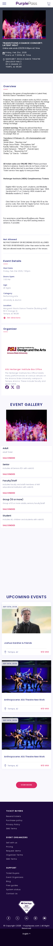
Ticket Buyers (12, 873)
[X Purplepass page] (17, 918)
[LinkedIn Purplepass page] (26, 918)
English (25, 934)
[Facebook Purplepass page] (8, 918)
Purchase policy (14, 820)
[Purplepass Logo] (26, 4)
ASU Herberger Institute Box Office (23, 369)
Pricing (9, 846)
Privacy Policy (13, 824)
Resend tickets (13, 816)
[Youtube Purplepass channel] (44, 918)
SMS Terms (11, 828)
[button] (26, 63)
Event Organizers (14, 877)
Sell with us (11, 842)
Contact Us (12, 893)
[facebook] (7, 388)
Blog (8, 881)
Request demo (13, 851)
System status (13, 889)
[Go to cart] (49, 4)
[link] (26, 317)
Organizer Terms (14, 855)
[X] (12, 388)
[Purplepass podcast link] (35, 918)
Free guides (12, 885)
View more (26, 785)
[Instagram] (18, 388)
